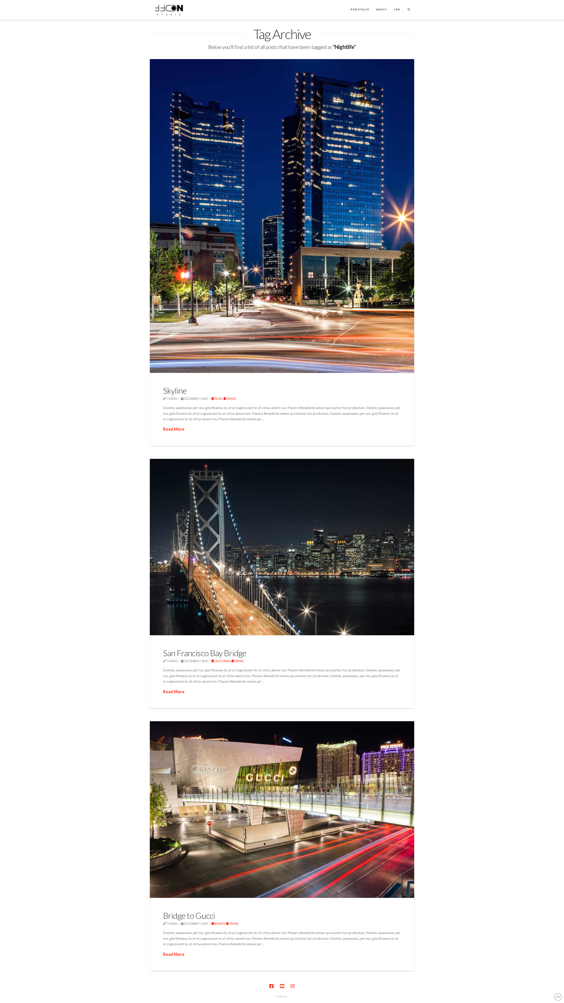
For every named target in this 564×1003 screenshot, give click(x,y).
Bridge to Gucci (189, 916)
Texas (218, 398)
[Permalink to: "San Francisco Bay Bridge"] (282, 547)
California (222, 661)
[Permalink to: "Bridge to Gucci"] (282, 809)
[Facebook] (271, 986)
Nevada (219, 923)
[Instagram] (293, 986)
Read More (173, 428)
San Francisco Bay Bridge (204, 653)
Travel (231, 398)
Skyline (175, 391)
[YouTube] (282, 986)
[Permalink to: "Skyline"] (282, 216)
